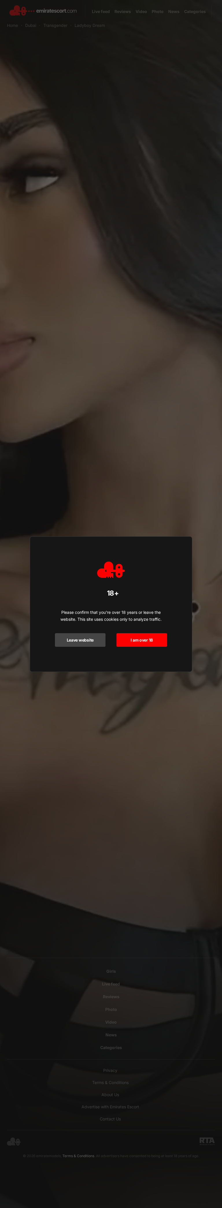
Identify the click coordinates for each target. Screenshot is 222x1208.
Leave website (80, 640)
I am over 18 (142, 640)
